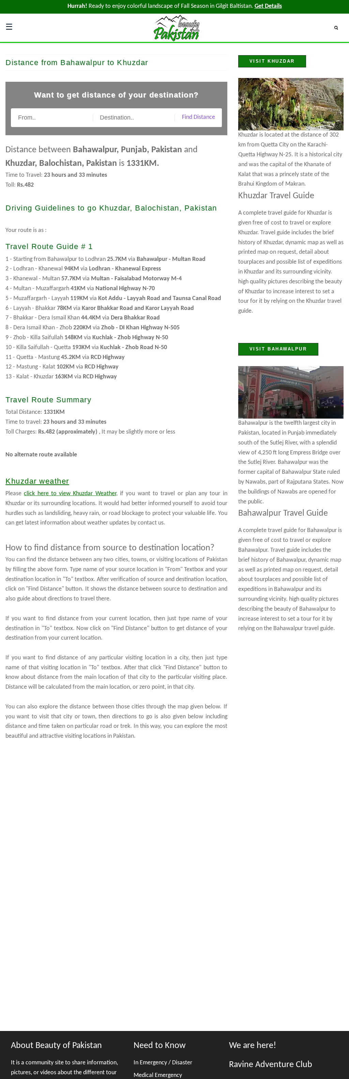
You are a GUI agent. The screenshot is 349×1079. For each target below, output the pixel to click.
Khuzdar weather (37, 481)
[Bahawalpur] (291, 392)
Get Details (268, 6)
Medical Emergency (158, 1075)
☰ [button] (9, 28)
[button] (339, 27)
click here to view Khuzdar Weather (70, 493)
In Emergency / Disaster (163, 1063)
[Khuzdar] (291, 104)
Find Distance (198, 117)
